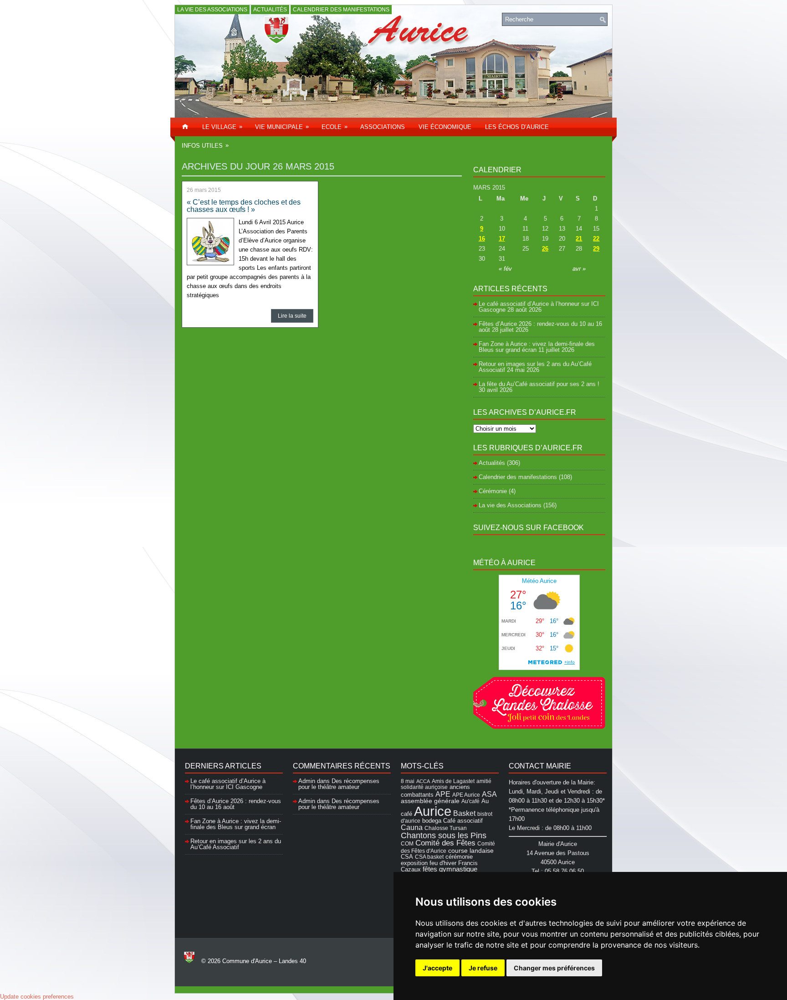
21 (579, 238)
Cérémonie (493, 491)
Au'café (470, 801)
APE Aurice (466, 795)
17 (502, 238)
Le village (222, 126)
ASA (489, 794)
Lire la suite (292, 316)
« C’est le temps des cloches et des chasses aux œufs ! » (244, 205)
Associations (382, 127)
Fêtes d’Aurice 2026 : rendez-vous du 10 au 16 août (540, 326)
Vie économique (445, 127)
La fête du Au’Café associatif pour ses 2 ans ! (539, 384)
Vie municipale (282, 126)
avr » (579, 268)
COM (407, 843)
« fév (505, 268)
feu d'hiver (442, 863)
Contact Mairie (540, 766)
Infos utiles (205, 145)
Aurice (432, 811)
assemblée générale (430, 800)
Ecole (335, 126)
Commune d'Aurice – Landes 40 (264, 961)
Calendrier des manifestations (341, 9)
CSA (407, 857)
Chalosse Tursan (445, 828)
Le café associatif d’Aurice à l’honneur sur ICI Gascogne (228, 784)
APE (442, 794)
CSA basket (429, 857)
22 (596, 238)
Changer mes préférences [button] (554, 968)
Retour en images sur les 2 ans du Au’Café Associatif (235, 844)
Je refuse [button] (483, 968)
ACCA (423, 781)
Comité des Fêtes (445, 843)
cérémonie (459, 856)
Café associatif (463, 820)
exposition (414, 863)
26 (545, 248)
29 (596, 248)
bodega (431, 821)
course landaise (471, 850)
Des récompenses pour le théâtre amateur (338, 784)
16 (482, 238)
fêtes (430, 869)
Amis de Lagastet (453, 781)
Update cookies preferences (37, 996)
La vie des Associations (212, 9)
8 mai (407, 781)
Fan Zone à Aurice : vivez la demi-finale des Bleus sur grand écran (537, 346)
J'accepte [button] (437, 968)
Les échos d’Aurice (517, 127)
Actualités (270, 9)
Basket (464, 813)
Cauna (412, 827)
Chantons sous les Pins (443, 835)
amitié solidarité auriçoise (446, 784)
